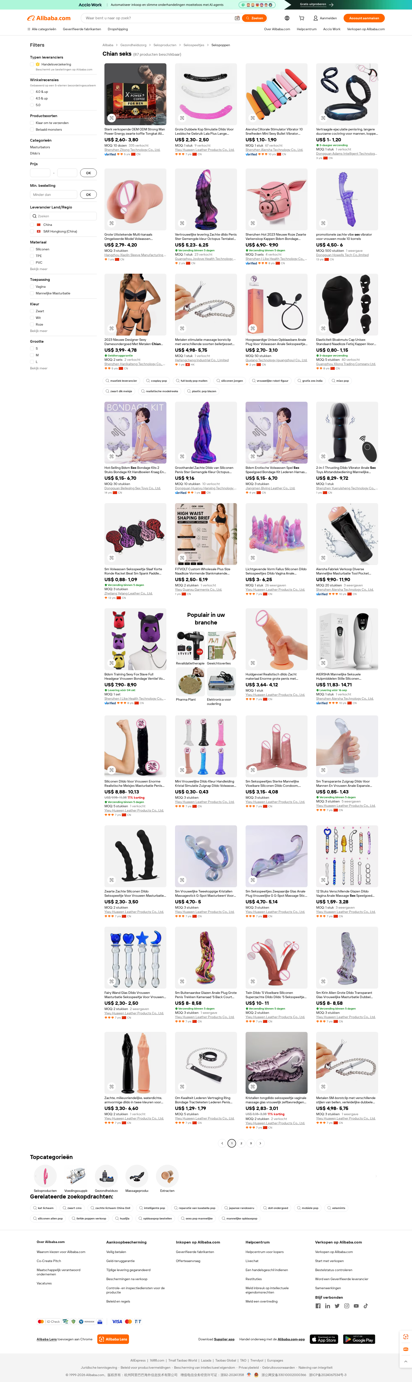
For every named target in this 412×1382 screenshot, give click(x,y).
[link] (406, 1337)
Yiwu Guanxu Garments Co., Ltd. (198, 589)
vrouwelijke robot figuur (272, 380)
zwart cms (74, 1208)
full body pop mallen (194, 380)
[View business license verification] (249, 1374)
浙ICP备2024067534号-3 (327, 1375)
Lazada (206, 1360)
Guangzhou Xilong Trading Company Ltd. (346, 364)
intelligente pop (154, 1208)
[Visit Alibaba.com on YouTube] (356, 1306)
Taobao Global (225, 1360)
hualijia (124, 1218)
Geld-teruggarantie (120, 1261)
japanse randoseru (241, 1208)
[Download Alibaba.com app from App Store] (324, 1339)
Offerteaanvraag (188, 1261)
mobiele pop (310, 1208)
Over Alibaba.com (51, 1242)
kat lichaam (46, 1208)
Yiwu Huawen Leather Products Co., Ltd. (204, 150)
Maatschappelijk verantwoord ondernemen (58, 1272)
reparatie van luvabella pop (197, 1208)
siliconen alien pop (50, 1218)
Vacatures (44, 1283)
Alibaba (108, 45)
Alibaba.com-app (291, 1339)
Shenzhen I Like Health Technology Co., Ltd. (277, 259)
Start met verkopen (329, 1261)
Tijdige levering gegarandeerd (128, 1270)
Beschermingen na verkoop (126, 1279)
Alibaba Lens (47, 1339)
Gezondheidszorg (133, 45)
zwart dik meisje (121, 391)
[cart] (302, 19)
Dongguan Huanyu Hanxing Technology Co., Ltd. (206, 488)
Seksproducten (165, 45)
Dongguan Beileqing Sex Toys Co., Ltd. (132, 488)
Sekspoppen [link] (220, 45)
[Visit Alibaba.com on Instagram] (347, 1306)
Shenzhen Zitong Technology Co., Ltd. (132, 150)
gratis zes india (312, 380)
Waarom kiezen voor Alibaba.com (61, 1252)
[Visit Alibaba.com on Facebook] (318, 1306)
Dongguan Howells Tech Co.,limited (342, 255)
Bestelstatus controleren (333, 1270)
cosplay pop (159, 380)
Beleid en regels (118, 1301)
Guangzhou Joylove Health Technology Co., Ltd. (206, 259)
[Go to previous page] (222, 1143)
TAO (243, 1360)
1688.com (157, 1360)
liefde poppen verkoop (91, 1218)
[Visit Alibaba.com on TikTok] (366, 1306)
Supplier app (224, 1339)
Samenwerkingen (328, 1288)
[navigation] (63, 594)
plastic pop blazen (204, 391)
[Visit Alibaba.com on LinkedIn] (327, 1306)
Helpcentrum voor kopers (265, 1252)
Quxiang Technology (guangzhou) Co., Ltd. (276, 360)
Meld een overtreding (262, 1301)
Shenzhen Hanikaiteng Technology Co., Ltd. (135, 364)
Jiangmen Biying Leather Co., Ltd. (270, 488)
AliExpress (138, 1360)
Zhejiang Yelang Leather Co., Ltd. (128, 593)
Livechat (252, 1261)
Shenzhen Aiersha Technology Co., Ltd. (274, 150)
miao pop (342, 380)
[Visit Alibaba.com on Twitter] (337, 1306)
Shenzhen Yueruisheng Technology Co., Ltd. (347, 488)
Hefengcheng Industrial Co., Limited (202, 360)
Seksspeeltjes (194, 45)
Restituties (254, 1279)
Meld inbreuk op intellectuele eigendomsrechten (267, 1290)
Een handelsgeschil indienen (267, 1270)
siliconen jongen (232, 380)
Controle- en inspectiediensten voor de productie (135, 1290)
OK (88, 173)
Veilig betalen (116, 1252)
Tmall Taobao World (182, 1360)
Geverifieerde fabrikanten (195, 1252)
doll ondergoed (278, 1208)
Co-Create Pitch (49, 1261)
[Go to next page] (260, 1143)
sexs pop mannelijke (199, 1218)
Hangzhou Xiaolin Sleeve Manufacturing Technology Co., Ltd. (135, 255)
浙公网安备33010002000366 (284, 1375)
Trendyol (256, 1360)
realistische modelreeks (162, 391)
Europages (275, 1360)
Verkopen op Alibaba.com (334, 1252)
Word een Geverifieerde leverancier (341, 1279)
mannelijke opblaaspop (242, 1218)
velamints (338, 1208)
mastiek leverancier (123, 380)
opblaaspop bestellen (157, 1218)
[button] (237, 18)
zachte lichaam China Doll (112, 1208)
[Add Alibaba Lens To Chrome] (113, 1339)
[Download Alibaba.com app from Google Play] (359, 1339)
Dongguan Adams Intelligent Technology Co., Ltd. (347, 153)
